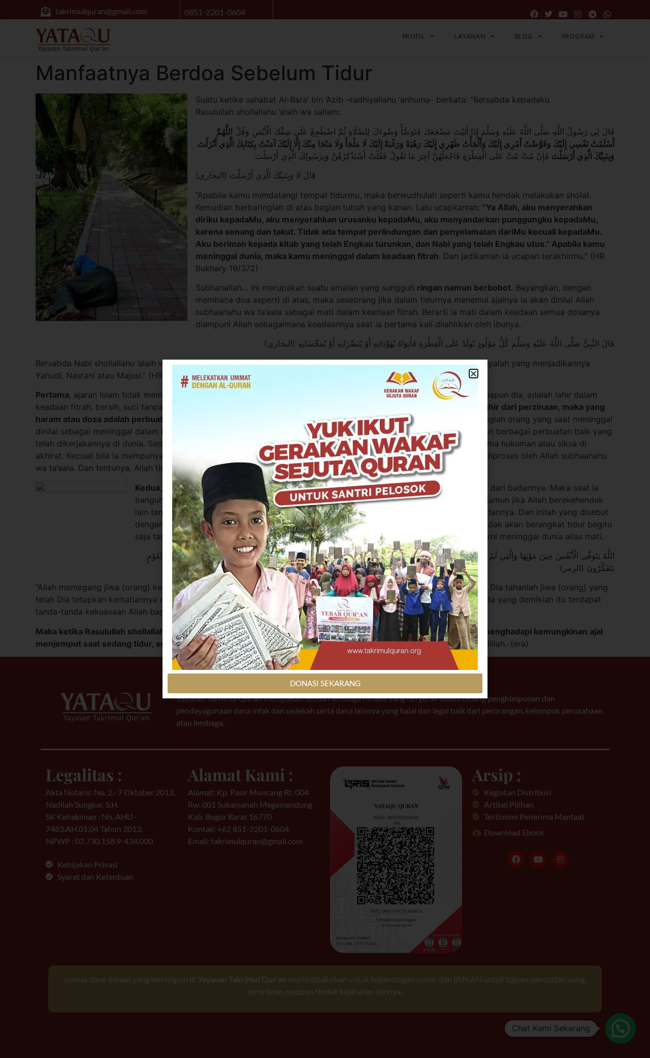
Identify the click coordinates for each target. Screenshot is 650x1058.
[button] (473, 373)
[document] (325, 529)
